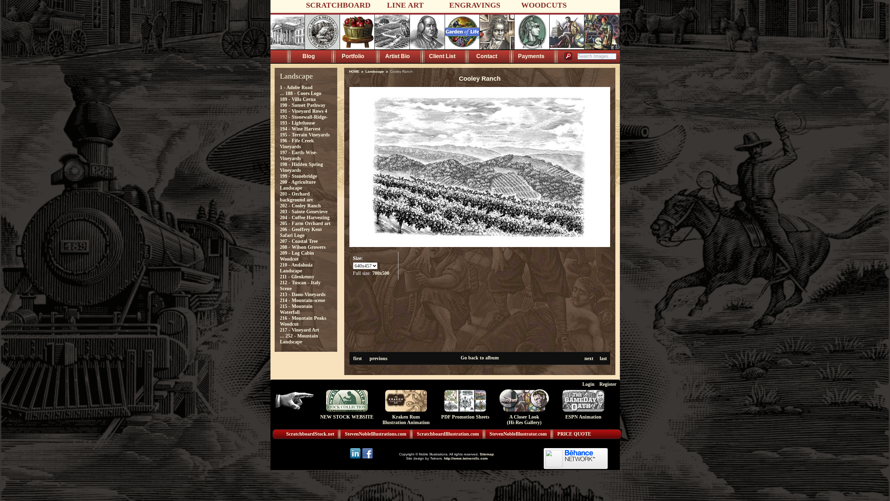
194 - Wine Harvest (300, 129)
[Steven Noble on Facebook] (367, 458)
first (357, 358)
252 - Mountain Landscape (299, 338)
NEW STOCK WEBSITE (346, 417)
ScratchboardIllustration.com (448, 434)
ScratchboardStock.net (310, 434)
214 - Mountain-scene (302, 300)
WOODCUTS (544, 5)
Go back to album (480, 357)
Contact (486, 56)
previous (378, 358)
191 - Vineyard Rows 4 (303, 111)
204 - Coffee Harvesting (305, 217)
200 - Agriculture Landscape (298, 185)
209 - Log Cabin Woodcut (297, 256)
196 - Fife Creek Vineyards (297, 143)
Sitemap (487, 454)
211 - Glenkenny (297, 276)
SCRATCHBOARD (338, 5)
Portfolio (353, 56)
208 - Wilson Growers (302, 247)
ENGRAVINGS (474, 5)
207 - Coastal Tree (299, 241)
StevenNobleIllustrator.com (518, 434)
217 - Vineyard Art (299, 330)
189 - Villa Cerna (298, 99)
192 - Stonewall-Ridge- (304, 117)
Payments (531, 56)
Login (588, 384)
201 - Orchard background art (296, 196)
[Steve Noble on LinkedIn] (356, 458)
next (588, 358)
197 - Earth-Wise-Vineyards (298, 155)
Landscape (374, 71)
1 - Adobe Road (296, 87)
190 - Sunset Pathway (302, 105)
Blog (308, 56)
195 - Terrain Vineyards (305, 134)
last (603, 358)
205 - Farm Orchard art (305, 223)
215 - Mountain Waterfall (296, 309)
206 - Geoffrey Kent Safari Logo (301, 232)
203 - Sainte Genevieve (303, 211)
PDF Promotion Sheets (465, 417)
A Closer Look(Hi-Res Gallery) (524, 419)
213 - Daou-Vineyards (302, 294)
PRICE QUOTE (574, 434)
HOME (354, 71)
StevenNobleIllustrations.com (375, 434)
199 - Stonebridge (298, 176)
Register (607, 384)
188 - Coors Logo (303, 93)
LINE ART (405, 5)
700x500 (380, 273)
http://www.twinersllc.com (466, 458)
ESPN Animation (583, 417)
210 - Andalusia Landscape (296, 267)
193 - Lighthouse (297, 123)
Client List (442, 56)
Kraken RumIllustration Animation (406, 419)
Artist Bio (397, 56)
